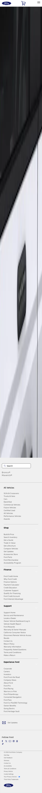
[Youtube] (10, 741)
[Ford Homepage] (8, 787)
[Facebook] (3, 741)
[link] (6, 755)
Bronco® (6, 472)
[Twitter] (6, 741)
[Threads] (17, 741)
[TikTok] (3, 744)
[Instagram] (14, 741)
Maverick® (7, 475)
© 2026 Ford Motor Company (13, 752)
